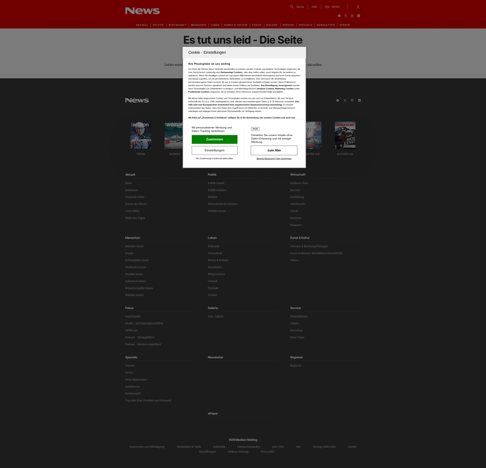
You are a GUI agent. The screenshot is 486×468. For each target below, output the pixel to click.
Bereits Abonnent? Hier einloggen (274, 158)
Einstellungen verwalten (214, 150)
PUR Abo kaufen (274, 150)
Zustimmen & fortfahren (214, 139)
